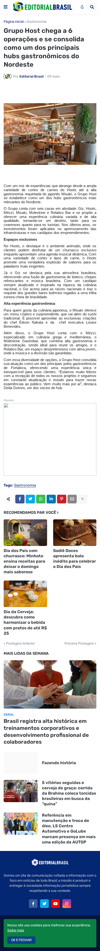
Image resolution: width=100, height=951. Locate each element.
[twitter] (44, 903)
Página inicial (14, 21)
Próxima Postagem (79, 643)
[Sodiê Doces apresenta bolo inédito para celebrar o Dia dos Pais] (75, 532)
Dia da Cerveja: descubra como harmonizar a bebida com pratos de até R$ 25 (25, 622)
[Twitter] (30, 499)
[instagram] (66, 903)
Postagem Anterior (20, 643)
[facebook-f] (33, 903)
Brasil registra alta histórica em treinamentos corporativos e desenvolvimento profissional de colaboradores (46, 731)
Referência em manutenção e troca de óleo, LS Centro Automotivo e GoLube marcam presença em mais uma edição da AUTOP (69, 828)
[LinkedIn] (51, 499)
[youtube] (55, 903)
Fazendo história (59, 762)
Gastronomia (37, 21)
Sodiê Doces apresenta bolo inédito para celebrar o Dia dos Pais (74, 558)
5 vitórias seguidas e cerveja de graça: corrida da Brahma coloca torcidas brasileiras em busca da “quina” (69, 793)
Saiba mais (15, 930)
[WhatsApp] (40, 499)
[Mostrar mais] (82, 499)
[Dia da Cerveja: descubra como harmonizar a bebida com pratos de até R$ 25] (25, 594)
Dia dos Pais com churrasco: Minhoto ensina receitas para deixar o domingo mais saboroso (24, 561)
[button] (5, 7)
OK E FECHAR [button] (21, 940)
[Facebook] (20, 499)
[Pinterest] (61, 499)
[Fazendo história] (21, 763)
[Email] (72, 499)
